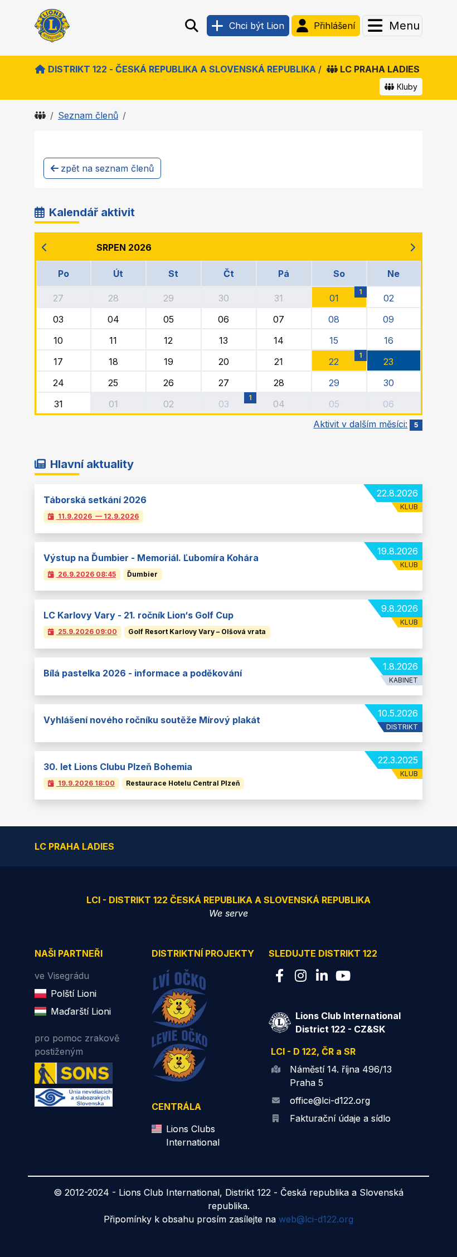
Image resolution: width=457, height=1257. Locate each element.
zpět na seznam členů (107, 168)
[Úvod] (40, 115)
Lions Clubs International (193, 1135)
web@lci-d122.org (316, 1219)
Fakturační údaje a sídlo (340, 1118)
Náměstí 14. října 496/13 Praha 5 (341, 1076)
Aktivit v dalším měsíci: (365, 424)
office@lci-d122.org (330, 1100)
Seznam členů (88, 115)
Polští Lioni (73, 993)
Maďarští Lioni (81, 1011)
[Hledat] (192, 25)
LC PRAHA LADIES (380, 69)
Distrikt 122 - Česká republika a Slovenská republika (182, 69)
